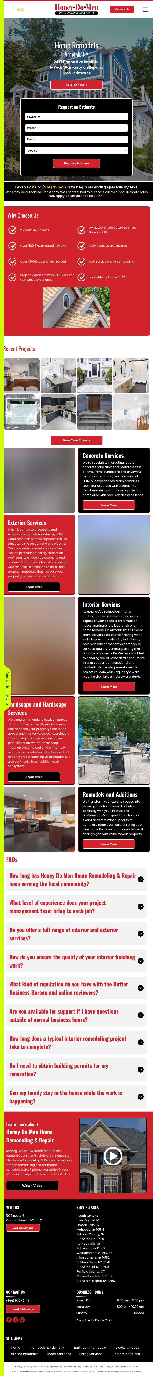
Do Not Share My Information (46, 1366)
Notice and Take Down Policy (96, 1366)
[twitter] (15, 1320)
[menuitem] (15, 1347)
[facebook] (9, 1320)
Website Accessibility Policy (125, 1366)
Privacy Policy (22, 1366)
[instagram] (22, 1320)
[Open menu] (145, 9)
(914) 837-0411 (17, 1300)
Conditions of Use (71, 1366)
